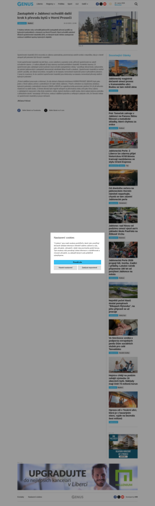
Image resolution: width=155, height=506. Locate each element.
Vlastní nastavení (65, 268)
